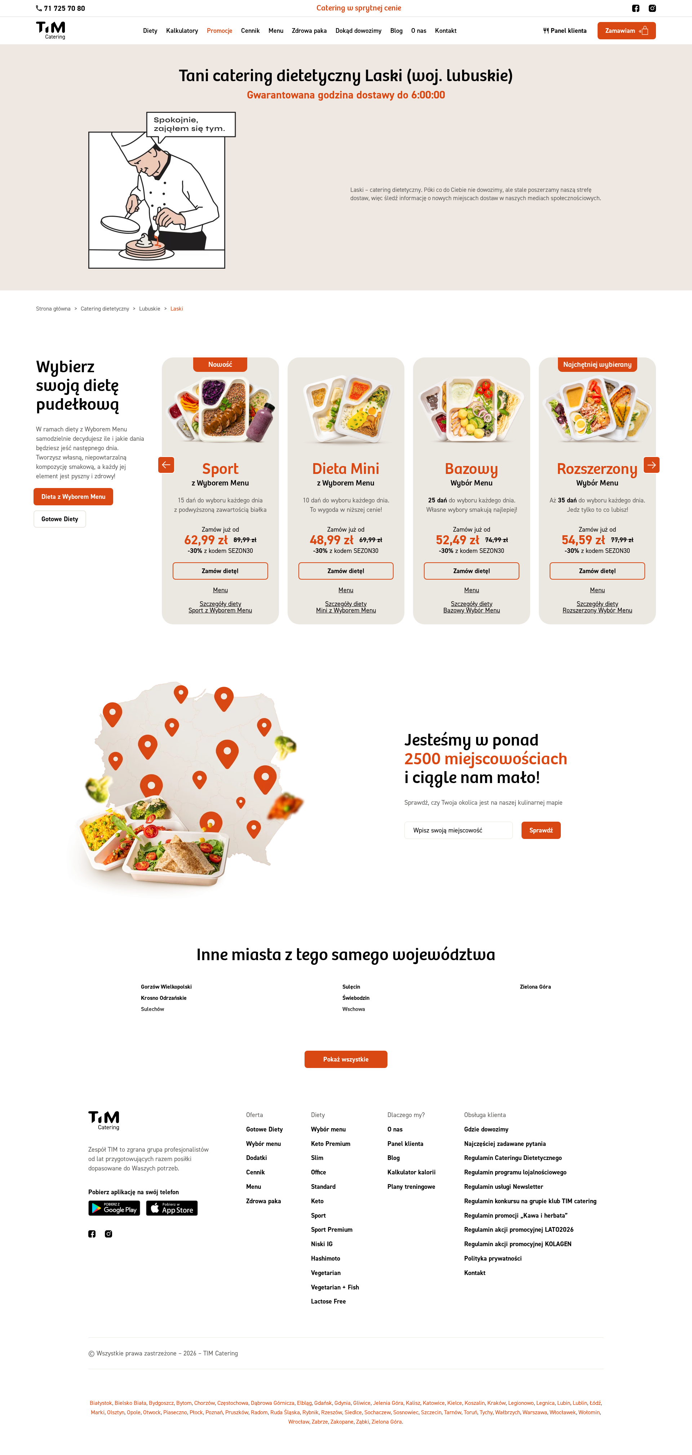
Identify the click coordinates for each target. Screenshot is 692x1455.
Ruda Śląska (285, 1412)
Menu (276, 30)
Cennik (250, 30)
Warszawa (535, 1412)
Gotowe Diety (264, 1129)
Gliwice (362, 1402)
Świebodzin (355, 998)
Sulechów (152, 1009)
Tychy (486, 1412)
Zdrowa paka (309, 30)
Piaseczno (175, 1412)
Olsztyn (115, 1412)
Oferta (254, 1114)
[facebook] (635, 8)
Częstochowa (232, 1402)
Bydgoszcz (161, 1402)
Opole (134, 1412)
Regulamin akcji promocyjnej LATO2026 (519, 1229)
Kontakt (446, 30)
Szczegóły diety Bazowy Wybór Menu (471, 607)
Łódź (595, 1402)
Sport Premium (331, 1229)
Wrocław (298, 1421)
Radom (259, 1412)
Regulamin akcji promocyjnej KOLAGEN (518, 1244)
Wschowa (353, 1009)
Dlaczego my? (406, 1114)
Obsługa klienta (485, 1114)
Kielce (454, 1402)
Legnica (545, 1402)
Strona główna (54, 308)
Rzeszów (331, 1412)
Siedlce (353, 1412)
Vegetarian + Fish (335, 1287)
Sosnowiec (405, 1412)
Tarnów (452, 1412)
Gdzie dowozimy (486, 1129)
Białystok (101, 1402)
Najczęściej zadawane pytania (505, 1143)
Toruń (470, 1412)
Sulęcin (351, 986)
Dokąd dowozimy (359, 30)
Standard (323, 1186)
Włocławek (563, 1412)
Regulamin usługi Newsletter (503, 1186)
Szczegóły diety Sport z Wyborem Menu (220, 607)
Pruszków (236, 1412)
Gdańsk (323, 1402)
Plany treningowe (411, 1186)
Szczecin (431, 1412)
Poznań (214, 1412)
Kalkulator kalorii (411, 1172)
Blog (396, 30)
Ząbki (362, 1421)
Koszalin (475, 1402)
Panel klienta (405, 1143)
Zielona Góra (535, 986)
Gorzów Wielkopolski (166, 986)
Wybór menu (263, 1143)
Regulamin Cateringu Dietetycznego (513, 1157)
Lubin (563, 1402)
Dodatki (256, 1157)
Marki (98, 1412)
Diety (150, 30)
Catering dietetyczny (105, 308)
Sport (318, 1215)
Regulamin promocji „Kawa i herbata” (516, 1215)
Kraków (496, 1402)
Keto (317, 1200)
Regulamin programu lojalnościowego (515, 1172)
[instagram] (652, 8)
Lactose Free (328, 1301)
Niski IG (322, 1244)
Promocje (219, 30)
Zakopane (342, 1421)
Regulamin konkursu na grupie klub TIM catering (530, 1200)
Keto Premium (330, 1143)
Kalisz (413, 1402)
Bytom (184, 1402)
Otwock (152, 1412)
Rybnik (310, 1412)
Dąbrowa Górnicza (272, 1402)
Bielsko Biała (130, 1402)
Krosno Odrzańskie (164, 998)
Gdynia (342, 1402)
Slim (317, 1157)
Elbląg (304, 1402)
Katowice (434, 1402)
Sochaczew (377, 1412)
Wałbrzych (507, 1412)
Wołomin (589, 1412)
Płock (196, 1412)
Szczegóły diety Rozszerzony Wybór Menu (597, 607)
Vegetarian (326, 1272)
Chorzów (204, 1402)
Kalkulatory (182, 30)
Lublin (580, 1402)
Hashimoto (325, 1258)
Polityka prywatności (493, 1258)
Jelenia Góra (388, 1402)
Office (318, 1172)
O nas (418, 30)
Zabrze (320, 1421)
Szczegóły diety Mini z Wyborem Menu (346, 607)
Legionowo (521, 1402)
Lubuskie (150, 308)
